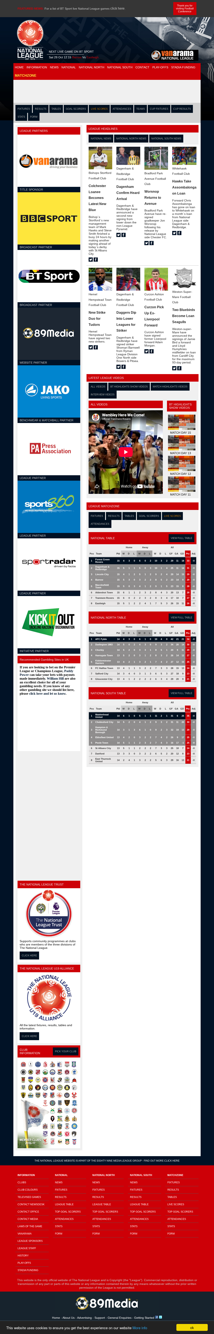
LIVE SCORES (99, 108)
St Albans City (103, 748)
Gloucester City (103, 679)
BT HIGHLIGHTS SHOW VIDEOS (129, 386)
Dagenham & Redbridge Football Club (125, 174)
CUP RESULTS (182, 108)
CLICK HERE (29, 955)
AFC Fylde (101, 639)
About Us (68, 1317)
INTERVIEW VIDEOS (103, 394)
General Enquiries (120, 1317)
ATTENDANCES (122, 108)
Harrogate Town (104, 655)
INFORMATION (37, 67)
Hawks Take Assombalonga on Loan (184, 187)
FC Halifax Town (104, 668)
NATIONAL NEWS (101, 138)
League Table (64, 1204)
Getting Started (144, 1317)
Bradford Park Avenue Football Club (155, 178)
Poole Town (101, 743)
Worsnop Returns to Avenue (152, 197)
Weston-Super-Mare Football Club (182, 297)
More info (139, 1327)
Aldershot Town (104, 592)
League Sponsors (30, 1241)
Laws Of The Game (30, 1226)
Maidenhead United (102, 715)
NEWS (54, 67)
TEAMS (140, 108)
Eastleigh (100, 603)
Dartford (99, 753)
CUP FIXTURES (159, 108)
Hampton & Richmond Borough (101, 730)
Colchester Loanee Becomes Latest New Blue (97, 198)
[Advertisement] (107, 91)
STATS (21, 116)
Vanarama (25, 1233)
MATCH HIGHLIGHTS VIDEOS (170, 386)
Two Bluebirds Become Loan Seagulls (183, 316)
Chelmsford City (104, 722)
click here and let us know (47, 693)
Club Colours (28, 1189)
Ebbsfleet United (104, 737)
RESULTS (40, 108)
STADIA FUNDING (183, 67)
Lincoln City (102, 574)
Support (100, 1317)
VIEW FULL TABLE (181, 538)
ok (192, 1327)
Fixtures (61, 1189)
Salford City (101, 673)
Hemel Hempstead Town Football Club (100, 299)
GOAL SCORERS (76, 108)
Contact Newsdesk (31, 1204)
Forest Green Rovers (102, 560)
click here (117, 8)
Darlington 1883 (104, 644)
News (58, 1182)
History (23, 1255)
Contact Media (28, 1219)
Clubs (22, 1182)
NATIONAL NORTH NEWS (131, 138)
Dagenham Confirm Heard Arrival (128, 193)
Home (56, 1317)
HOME (19, 67)
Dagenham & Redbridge (102, 568)
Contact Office (28, 1211)
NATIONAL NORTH (91, 67)
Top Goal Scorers (68, 1211)
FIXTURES (24, 108)
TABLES (56, 108)
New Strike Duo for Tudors (97, 318)
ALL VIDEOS (98, 386)
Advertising (84, 1317)
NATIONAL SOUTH (119, 67)
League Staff (27, 1248)
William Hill (55, 678)
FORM (33, 116)
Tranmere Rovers (104, 598)
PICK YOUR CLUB (65, 1051)
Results (60, 1197)
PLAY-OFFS (160, 67)
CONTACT (142, 67)
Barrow (99, 579)
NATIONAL (68, 67)
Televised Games (29, 1197)
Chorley (99, 650)
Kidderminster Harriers (103, 661)
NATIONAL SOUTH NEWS (166, 138)
